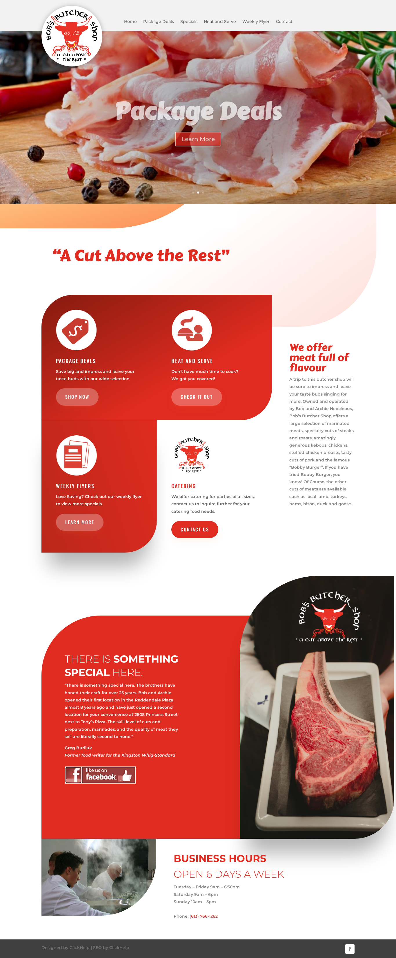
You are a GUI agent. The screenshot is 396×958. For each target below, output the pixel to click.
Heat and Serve (220, 21)
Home (130, 21)
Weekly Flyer (256, 21)
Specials (188, 21)
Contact (284, 21)
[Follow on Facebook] (350, 949)
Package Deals (158, 21)
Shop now (77, 396)
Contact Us (195, 529)
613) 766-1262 (204, 916)
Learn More (198, 134)
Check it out (197, 396)
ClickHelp (80, 947)
